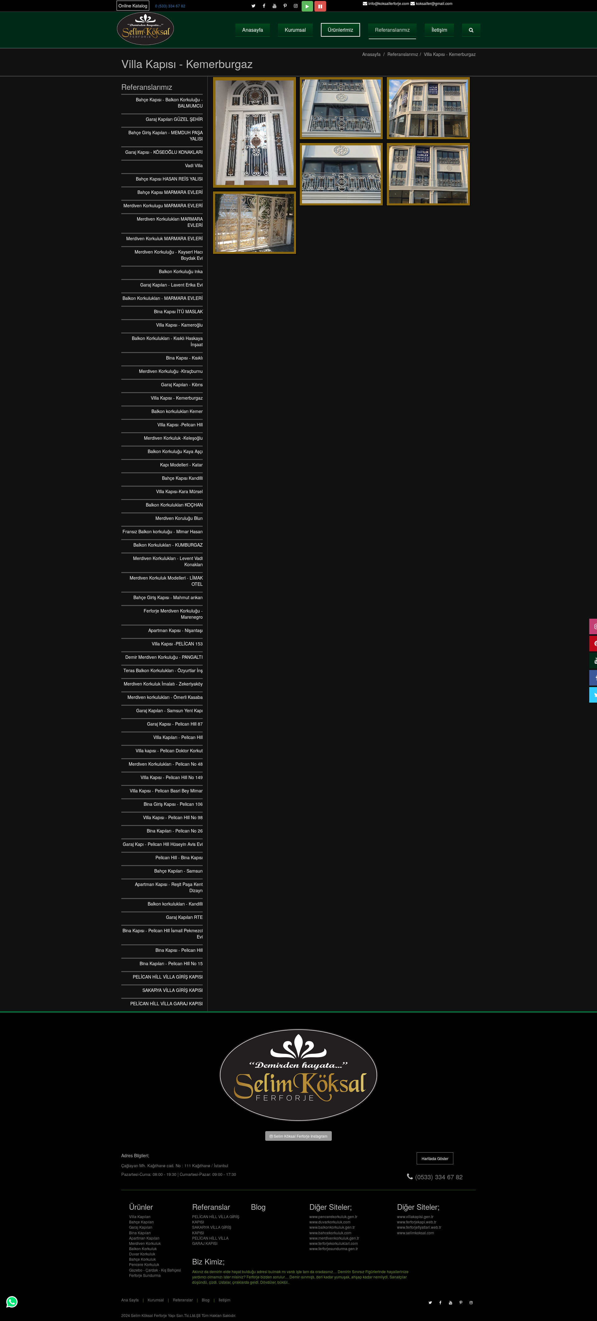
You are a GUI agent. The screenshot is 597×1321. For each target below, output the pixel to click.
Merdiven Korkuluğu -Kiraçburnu (171, 371)
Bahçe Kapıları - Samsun (178, 871)
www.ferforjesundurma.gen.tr (333, 1248)
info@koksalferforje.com (388, 3)
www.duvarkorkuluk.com (329, 1221)
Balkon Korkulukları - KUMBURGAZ (168, 545)
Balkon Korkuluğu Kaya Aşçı (175, 451)
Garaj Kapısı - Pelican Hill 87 (175, 724)
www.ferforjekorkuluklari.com (333, 1243)
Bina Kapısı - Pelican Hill (179, 950)
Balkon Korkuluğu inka (181, 271)
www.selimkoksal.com (415, 1232)
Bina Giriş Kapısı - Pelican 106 (173, 804)
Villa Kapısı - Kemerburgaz (450, 54)
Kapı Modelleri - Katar (181, 464)
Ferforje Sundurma (145, 1275)
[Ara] (471, 30)
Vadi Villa (194, 165)
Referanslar (183, 1299)
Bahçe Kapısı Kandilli (182, 478)
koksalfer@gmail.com (434, 3)
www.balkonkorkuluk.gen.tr (332, 1227)
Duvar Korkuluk (142, 1253)
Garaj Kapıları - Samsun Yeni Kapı (169, 710)
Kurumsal (295, 29)
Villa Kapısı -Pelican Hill (180, 424)
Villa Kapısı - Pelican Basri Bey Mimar (166, 790)
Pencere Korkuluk (144, 1264)
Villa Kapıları (139, 1216)
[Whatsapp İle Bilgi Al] (12, 1302)
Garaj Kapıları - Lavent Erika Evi (171, 285)
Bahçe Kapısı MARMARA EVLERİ (170, 192)
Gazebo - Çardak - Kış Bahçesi (155, 1270)
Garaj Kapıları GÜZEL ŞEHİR (174, 119)
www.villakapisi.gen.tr (415, 1216)
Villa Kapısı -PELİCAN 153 (177, 643)
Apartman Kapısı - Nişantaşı (175, 630)
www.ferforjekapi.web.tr (416, 1221)
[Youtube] (274, 4)
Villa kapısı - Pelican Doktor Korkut (169, 750)
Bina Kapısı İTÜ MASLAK (178, 311)
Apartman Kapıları (144, 1238)
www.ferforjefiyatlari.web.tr (419, 1227)
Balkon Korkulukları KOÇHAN (174, 505)
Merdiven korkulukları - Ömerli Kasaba (165, 697)
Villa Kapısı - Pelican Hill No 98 (173, 817)
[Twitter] (253, 4)
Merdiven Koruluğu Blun (179, 518)
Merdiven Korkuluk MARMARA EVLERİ (164, 238)
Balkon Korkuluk (143, 1248)
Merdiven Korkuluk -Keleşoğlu (173, 438)
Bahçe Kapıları (141, 1221)
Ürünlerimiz (340, 29)
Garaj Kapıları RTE (184, 917)
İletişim (439, 29)
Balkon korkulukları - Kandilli (175, 904)
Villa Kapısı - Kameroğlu (179, 325)
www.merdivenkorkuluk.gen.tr (334, 1238)
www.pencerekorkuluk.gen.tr (333, 1216)
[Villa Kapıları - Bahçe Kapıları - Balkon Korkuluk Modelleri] (146, 29)
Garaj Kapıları (140, 1227)
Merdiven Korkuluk (145, 1243)
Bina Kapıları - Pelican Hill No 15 (171, 963)
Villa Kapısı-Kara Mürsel (179, 491)
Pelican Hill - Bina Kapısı (179, 857)
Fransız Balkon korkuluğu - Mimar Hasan (163, 531)
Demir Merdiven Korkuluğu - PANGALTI (164, 657)
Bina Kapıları (140, 1232)
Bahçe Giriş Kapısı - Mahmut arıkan (168, 597)
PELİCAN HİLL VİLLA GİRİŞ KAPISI (168, 977)
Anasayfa (252, 29)
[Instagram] (295, 4)
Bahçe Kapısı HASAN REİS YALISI (169, 179)
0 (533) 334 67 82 (170, 5)
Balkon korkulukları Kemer (177, 411)
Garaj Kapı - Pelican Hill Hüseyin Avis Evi (163, 844)
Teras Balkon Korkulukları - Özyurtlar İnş (163, 670)
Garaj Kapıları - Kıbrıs (182, 384)
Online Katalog (132, 5)
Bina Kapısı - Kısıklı (184, 358)
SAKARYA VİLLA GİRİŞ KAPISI (172, 990)
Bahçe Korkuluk (142, 1259)
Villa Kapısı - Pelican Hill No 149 (172, 777)
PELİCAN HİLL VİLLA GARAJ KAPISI (166, 1003)
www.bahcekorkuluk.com (330, 1232)
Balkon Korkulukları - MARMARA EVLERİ (163, 298)
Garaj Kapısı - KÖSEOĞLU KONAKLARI (164, 152)
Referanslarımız (392, 29)
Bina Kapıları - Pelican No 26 (175, 831)
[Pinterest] (285, 4)
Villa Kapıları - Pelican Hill (178, 737)
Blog (206, 1299)
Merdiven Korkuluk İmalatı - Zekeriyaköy (163, 684)
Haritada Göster (435, 1158)
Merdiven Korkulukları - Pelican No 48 (166, 764)
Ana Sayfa (130, 1299)
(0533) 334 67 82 (439, 1176)
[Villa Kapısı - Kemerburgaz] (254, 132)
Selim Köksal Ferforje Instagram (300, 1136)
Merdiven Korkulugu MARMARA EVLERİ (163, 205)
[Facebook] (264, 4)
